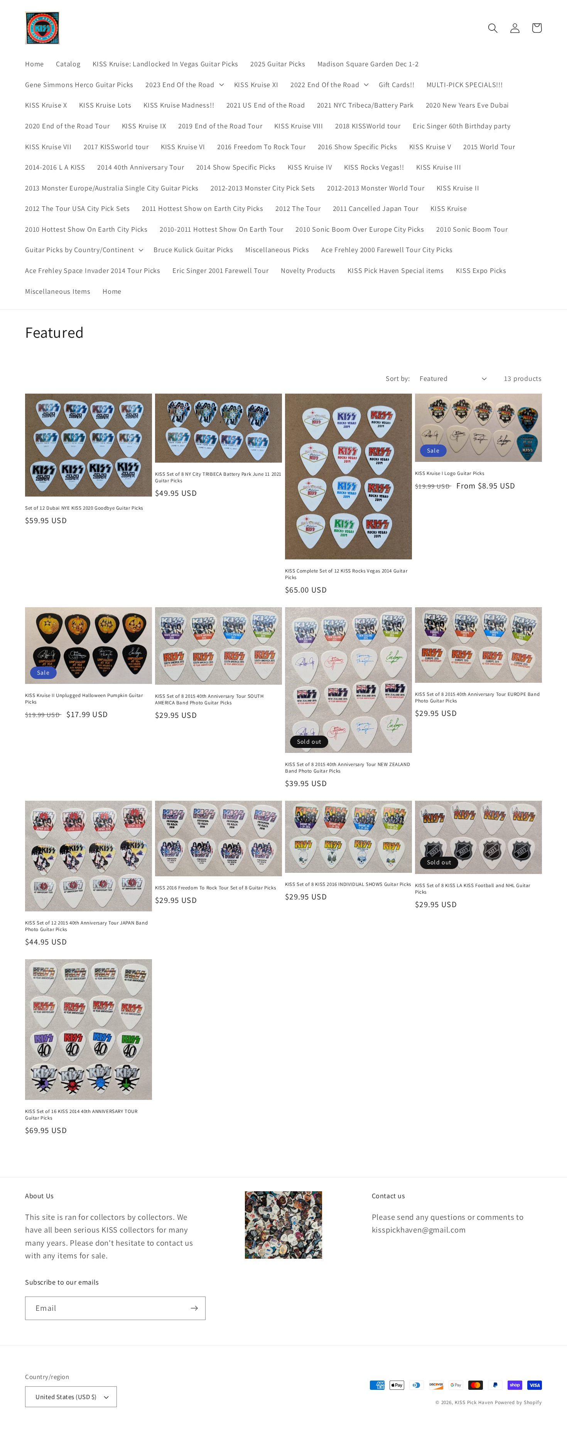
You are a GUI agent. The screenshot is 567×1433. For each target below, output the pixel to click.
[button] (184, 84)
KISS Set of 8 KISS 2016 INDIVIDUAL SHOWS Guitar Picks (348, 884)
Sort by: (398, 378)
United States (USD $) (66, 1397)
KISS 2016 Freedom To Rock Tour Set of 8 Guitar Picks (215, 888)
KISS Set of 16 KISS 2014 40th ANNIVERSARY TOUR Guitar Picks (81, 1114)
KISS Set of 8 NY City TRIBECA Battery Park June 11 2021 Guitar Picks (218, 477)
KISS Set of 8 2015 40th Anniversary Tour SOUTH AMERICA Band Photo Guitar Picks (209, 699)
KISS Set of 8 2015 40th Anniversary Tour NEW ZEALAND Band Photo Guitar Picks (347, 767)
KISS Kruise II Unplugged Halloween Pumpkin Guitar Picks (84, 698)
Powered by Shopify (518, 1402)
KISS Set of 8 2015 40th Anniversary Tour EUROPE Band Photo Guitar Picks (477, 697)
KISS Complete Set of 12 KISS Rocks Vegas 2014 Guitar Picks (346, 574)
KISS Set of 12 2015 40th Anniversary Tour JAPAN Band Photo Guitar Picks (86, 926)
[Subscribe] (194, 1308)
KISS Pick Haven (474, 1402)
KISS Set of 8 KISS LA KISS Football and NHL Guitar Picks (472, 888)
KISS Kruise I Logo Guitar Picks (449, 473)
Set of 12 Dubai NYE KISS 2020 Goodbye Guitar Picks (84, 508)
